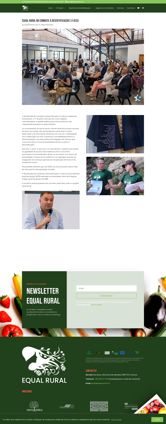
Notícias (120, 8)
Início (50, 8)
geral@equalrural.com (100, 383)
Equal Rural (29, 25)
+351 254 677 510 (101, 379)
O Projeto (60, 8)
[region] (83, 419)
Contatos (131, 8)
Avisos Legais (116, 419)
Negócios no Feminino (105, 8)
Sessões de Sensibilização (80, 8)
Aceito (157, 419)
